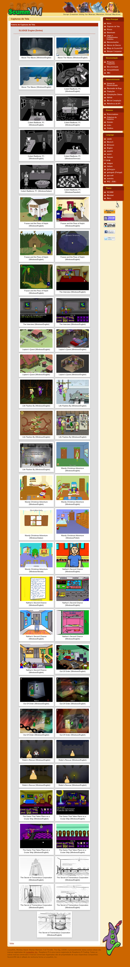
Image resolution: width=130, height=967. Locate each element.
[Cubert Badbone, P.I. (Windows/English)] (72, 75)
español (110, 151)
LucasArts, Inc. (32, 952)
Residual (110, 195)
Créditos (110, 128)
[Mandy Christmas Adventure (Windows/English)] (72, 454)
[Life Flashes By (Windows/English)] (36, 392)
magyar (110, 163)
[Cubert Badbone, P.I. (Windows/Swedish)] (72, 176)
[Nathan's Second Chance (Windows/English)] (72, 555)
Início (109, 23)
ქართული (111, 169)
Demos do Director (114, 45)
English (110, 148)
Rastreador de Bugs (114, 88)
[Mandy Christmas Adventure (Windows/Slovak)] (36, 555)
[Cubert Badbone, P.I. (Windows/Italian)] (36, 177)
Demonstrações (113, 42)
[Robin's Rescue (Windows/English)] (36, 749)
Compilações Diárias (114, 94)
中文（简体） (112, 182)
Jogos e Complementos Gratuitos (112, 37)
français (110, 157)
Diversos (109, 110)
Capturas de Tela (113, 26)
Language (110, 135)
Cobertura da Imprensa (112, 118)
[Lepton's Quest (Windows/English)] (36, 338)
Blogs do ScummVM (114, 48)
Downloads (111, 33)
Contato (110, 122)
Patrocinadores (112, 114)
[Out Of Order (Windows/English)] (72, 657)
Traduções (111, 91)
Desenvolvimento (113, 79)
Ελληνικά (110, 145)
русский (110, 175)
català (109, 139)
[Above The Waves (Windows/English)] (36, 47)
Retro (109, 198)
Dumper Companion (114, 51)
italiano (109, 166)
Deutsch (110, 142)
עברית (106, 160)
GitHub (109, 97)
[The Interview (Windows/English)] (72, 278)
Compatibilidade (113, 70)
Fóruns (109, 29)
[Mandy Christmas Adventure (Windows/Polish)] (72, 521)
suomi (109, 154)
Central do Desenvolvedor (112, 84)
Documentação (112, 58)
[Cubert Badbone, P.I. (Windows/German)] (72, 142)
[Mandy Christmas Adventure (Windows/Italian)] (36, 521)
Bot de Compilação (114, 101)
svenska (110, 178)
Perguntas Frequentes (111, 63)
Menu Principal (112, 19)
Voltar (12, 943)
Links (109, 125)
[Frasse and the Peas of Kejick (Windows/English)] (36, 209)
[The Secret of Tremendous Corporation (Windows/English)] (36, 866)
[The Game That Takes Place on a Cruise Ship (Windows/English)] (36, 802)
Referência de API (113, 104)
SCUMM (110, 192)
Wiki (108, 73)
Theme (108, 188)
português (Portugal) (114, 172)
